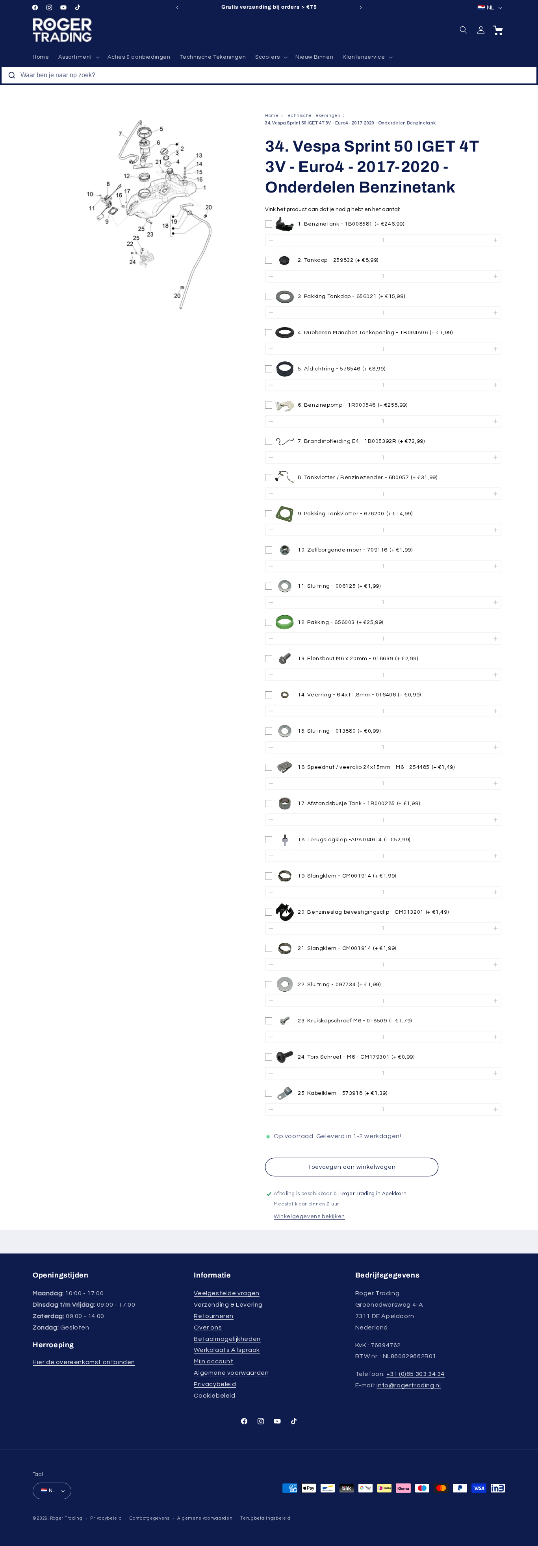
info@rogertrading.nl (409, 1385)
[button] (78, 57)
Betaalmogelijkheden (227, 1339)
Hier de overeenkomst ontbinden (84, 1362)
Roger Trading (66, 1518)
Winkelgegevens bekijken (309, 1216)
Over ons (208, 1327)
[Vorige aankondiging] (177, 7)
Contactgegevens (150, 1518)
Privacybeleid (215, 1384)
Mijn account (213, 1361)
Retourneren (214, 1316)
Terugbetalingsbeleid (265, 1518)
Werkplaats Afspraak (227, 1350)
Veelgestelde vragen (226, 1293)
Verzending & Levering (228, 1305)
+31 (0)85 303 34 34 (415, 1374)
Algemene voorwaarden (231, 1373)
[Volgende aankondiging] (360, 7)
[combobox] (269, 75)
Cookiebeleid (214, 1395)
